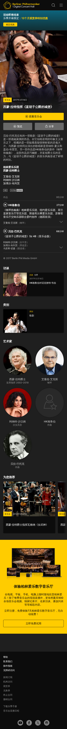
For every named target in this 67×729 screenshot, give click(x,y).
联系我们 (7, 661)
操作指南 (7, 665)
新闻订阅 (7, 677)
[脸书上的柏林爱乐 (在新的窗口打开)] (29, 723)
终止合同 (7, 694)
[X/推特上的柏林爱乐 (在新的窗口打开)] (38, 723)
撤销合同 (7, 699)
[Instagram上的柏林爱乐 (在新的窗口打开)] (46, 723)
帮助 (5, 657)
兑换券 (6, 690)
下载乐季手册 (10, 706)
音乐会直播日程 (11, 710)
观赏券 (6, 686)
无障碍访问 (9, 670)
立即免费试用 (33, 623)
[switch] (61, 221)
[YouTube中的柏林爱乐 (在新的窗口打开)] (20, 723)
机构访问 (7, 681)
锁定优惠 (10, 24)
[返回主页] (21, 5)
